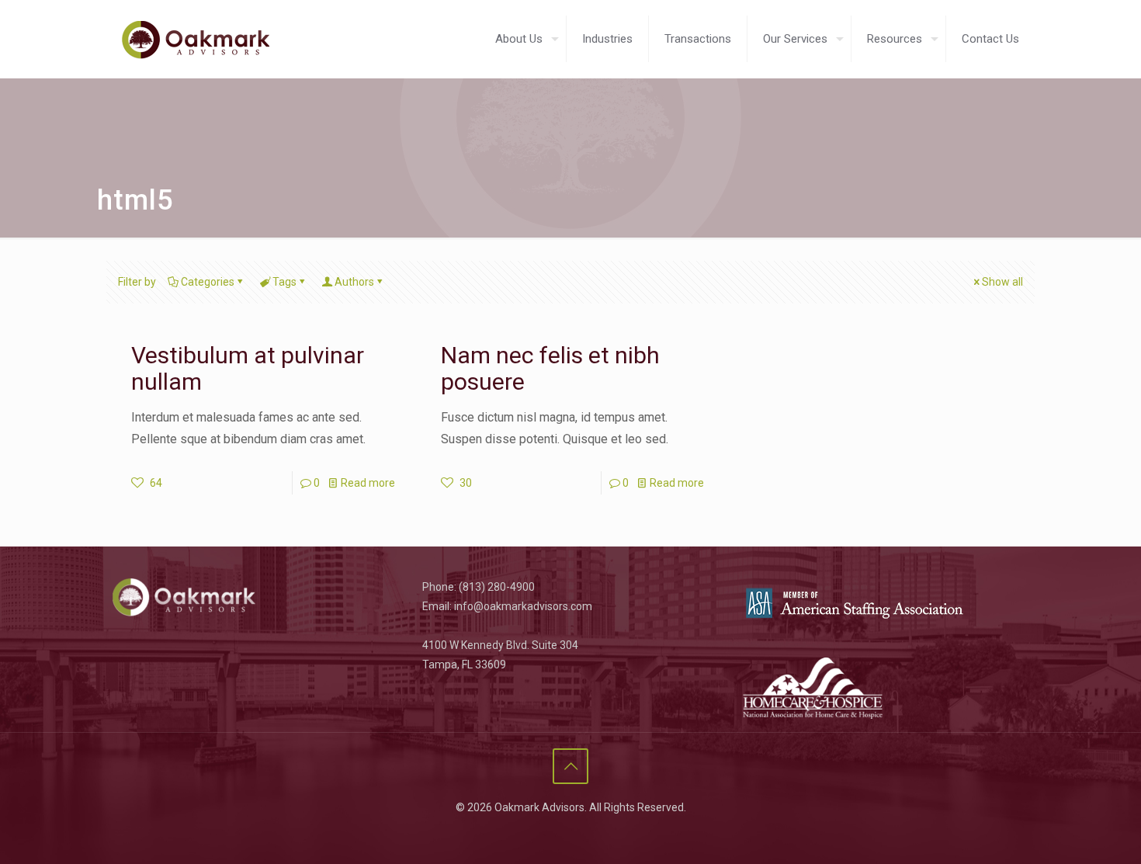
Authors (354, 282)
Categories (207, 282)
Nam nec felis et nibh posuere (550, 368)
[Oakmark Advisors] (195, 39)
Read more (368, 483)
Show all (1002, 282)
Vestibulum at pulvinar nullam (247, 368)
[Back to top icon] (570, 766)
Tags (284, 282)
